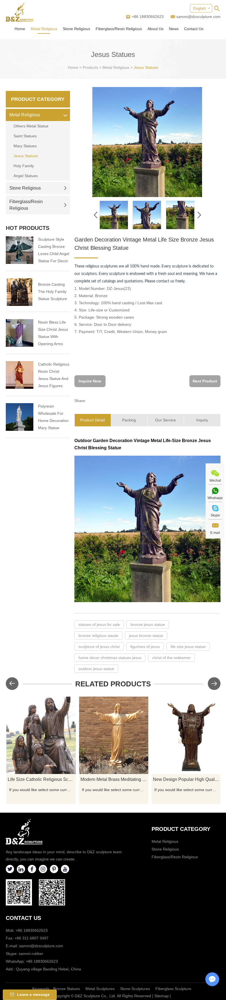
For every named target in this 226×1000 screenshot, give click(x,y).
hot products (27, 228)
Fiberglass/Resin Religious (119, 29)
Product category (181, 829)
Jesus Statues (146, 67)
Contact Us (193, 29)
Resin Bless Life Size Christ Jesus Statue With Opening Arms (53, 333)
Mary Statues (25, 146)
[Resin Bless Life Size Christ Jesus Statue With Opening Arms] (19, 333)
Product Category (37, 99)
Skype (215, 515)
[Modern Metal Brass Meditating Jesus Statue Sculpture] (114, 735)
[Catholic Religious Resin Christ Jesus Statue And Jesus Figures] (19, 375)
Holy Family (24, 166)
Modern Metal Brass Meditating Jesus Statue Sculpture (114, 779)
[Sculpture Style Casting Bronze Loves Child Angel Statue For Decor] (19, 250)
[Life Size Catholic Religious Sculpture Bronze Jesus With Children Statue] (41, 735)
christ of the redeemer (171, 657)
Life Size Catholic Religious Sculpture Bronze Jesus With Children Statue (42, 779)
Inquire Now (90, 381)
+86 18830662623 (42, 961)
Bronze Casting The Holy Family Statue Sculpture (52, 291)
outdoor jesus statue (96, 668)
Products (90, 67)
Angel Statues (26, 176)
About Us (155, 29)
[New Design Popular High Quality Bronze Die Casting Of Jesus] (186, 735)
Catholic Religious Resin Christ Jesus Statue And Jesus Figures (53, 375)
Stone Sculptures (135, 988)
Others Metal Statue (31, 126)
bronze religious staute (98, 635)
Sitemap (161, 996)
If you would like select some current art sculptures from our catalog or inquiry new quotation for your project (41, 790)
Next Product (205, 381)
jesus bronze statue (146, 635)
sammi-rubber (31, 953)
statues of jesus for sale (99, 624)
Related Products (113, 684)
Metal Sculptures (100, 988)
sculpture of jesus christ (99, 646)
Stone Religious (76, 29)
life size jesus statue (188, 646)
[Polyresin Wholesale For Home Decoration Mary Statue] (19, 417)
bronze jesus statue (148, 624)
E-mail (215, 533)
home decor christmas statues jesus (110, 657)
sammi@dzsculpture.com (198, 16)
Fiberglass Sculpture (173, 988)
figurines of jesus (145, 646)
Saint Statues (25, 136)
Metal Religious (44, 29)
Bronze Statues (66, 988)
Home (20, 29)
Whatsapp (215, 498)
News (174, 29)
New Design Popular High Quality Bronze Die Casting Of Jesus (187, 779)
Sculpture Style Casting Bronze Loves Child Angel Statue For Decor (53, 250)
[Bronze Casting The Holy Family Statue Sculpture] (19, 292)
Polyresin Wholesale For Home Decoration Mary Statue (53, 417)
